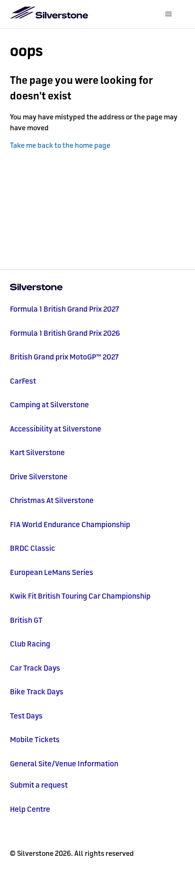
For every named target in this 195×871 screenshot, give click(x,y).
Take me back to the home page (60, 145)
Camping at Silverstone (49, 404)
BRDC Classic (32, 548)
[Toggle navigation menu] (168, 14)
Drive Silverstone (39, 476)
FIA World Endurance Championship (70, 524)
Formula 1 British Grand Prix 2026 (65, 333)
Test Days (26, 715)
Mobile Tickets (35, 739)
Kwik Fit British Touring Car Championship (80, 596)
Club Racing (30, 643)
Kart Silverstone (37, 452)
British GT (26, 620)
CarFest (23, 381)
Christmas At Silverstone (52, 500)
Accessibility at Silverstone (55, 428)
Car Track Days (35, 668)
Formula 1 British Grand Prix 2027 (64, 309)
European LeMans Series (51, 572)
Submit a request (39, 785)
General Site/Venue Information (64, 763)
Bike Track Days (36, 691)
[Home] (98, 288)
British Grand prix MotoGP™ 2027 (64, 356)
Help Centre (30, 809)
